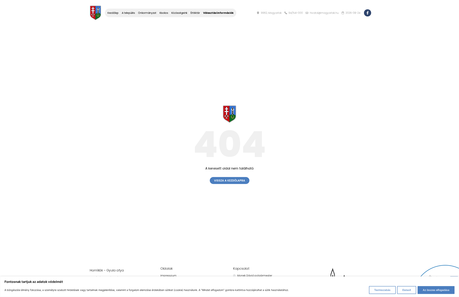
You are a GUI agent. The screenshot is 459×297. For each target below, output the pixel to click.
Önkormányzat (147, 13)
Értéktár (195, 13)
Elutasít (406, 289)
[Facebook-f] (367, 12)
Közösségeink (179, 13)
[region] (229, 286)
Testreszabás (382, 289)
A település (128, 13)
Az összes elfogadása (436, 289)
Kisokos (164, 13)
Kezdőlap (113, 13)
